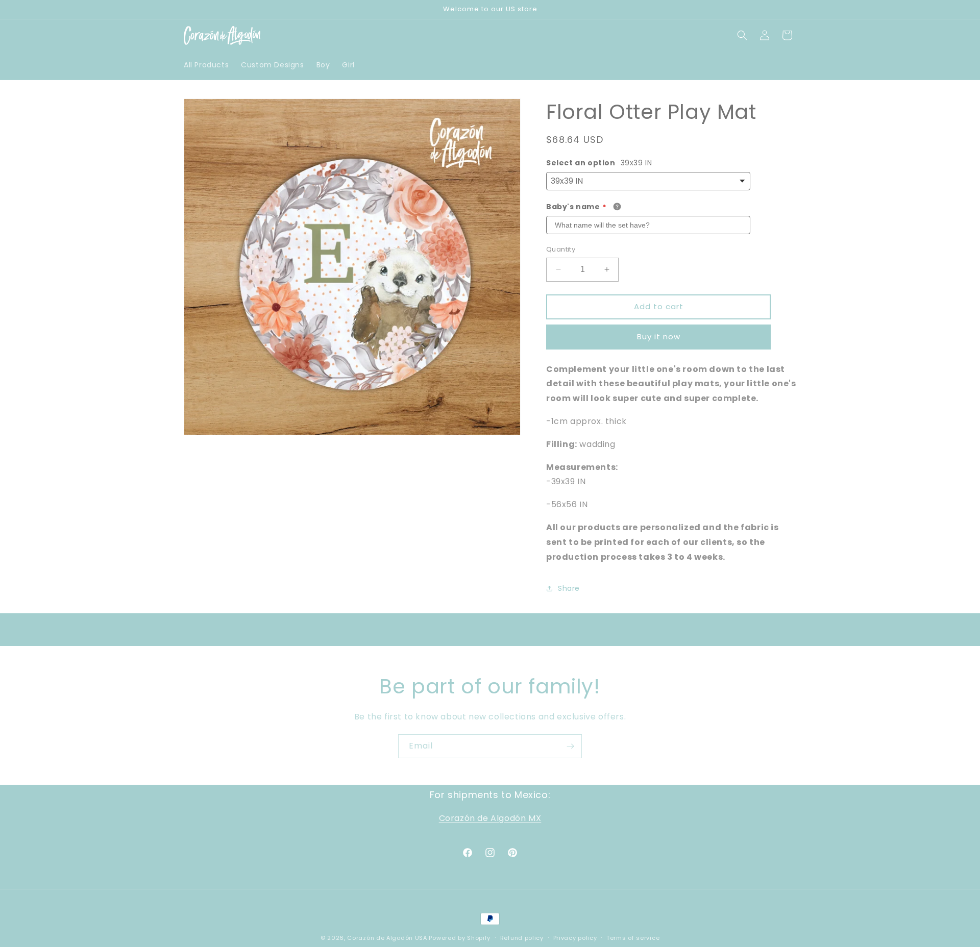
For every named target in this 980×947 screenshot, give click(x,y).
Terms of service (632, 937)
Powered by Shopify (460, 938)
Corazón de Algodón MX (490, 818)
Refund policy (522, 937)
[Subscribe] (570, 746)
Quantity (560, 249)
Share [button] (569, 588)
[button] (742, 35)
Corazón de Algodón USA (387, 938)
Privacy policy (575, 937)
